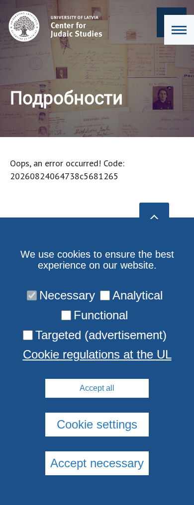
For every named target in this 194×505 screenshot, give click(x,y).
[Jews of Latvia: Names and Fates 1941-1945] (53, 26)
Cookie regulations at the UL (97, 354)
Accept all (97, 388)
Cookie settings (97, 424)
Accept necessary (97, 463)
